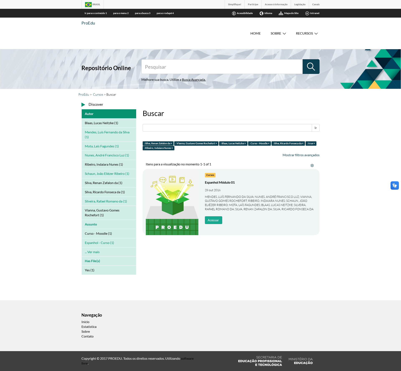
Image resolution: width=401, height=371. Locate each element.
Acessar (213, 220)
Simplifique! (234, 4)
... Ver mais (92, 252)
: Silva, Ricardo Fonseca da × (288, 143)
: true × (311, 143)
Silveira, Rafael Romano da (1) (106, 201)
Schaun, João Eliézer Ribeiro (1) (107, 173)
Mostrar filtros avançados (301, 155)
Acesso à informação (276, 4)
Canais (316, 4)
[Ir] (311, 66)
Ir (316, 128)
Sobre (276, 33)
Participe (253, 4)
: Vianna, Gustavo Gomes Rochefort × (196, 143)
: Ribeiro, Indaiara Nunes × (158, 148)
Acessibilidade (245, 13)
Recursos (304, 33)
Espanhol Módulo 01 (220, 182)
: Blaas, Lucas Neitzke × (233, 143)
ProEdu (88, 22)
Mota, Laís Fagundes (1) (102, 146)
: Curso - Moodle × (259, 143)
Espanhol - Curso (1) (99, 243)
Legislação (300, 4)
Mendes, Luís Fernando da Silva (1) (107, 134)
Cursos (98, 94)
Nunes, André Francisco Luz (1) (107, 155)
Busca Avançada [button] (193, 79)
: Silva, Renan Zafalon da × (158, 143)
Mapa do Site (291, 13)
